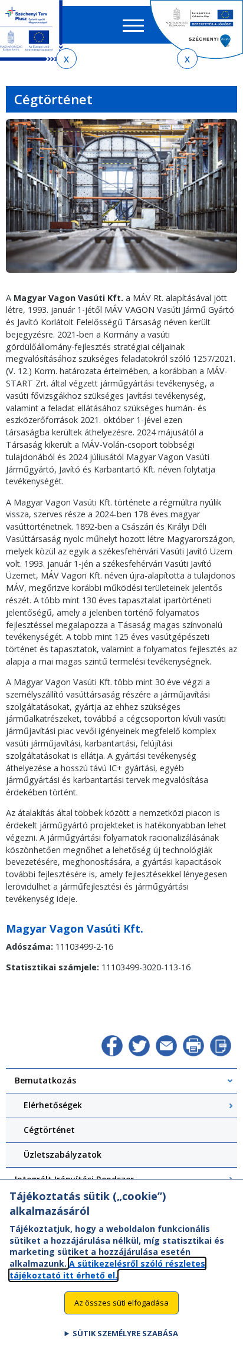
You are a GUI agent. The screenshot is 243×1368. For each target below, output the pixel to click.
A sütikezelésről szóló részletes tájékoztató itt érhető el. (107, 1269)
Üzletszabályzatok (62, 1154)
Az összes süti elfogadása (121, 1302)
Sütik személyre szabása (125, 1333)
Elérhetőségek (53, 1105)
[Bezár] (66, 58)
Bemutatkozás (45, 1080)
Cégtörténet (49, 1129)
